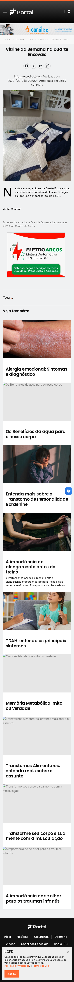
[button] (5, 12)
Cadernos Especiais (34, 944)
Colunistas (41, 937)
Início (8, 39)
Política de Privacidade (16, 965)
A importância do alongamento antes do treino (30, 567)
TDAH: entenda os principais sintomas (36, 643)
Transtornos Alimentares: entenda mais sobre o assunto (33, 771)
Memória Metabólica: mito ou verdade (34, 705)
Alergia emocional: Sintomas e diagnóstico (36, 371)
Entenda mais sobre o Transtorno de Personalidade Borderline (37, 499)
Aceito (12, 974)
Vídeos (10, 944)
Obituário (60, 937)
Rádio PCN (61, 944)
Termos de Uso (40, 965)
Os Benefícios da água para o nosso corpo (36, 434)
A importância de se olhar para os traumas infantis (33, 898)
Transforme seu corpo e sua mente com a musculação (36, 836)
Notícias (20, 39)
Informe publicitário (27, 76)
